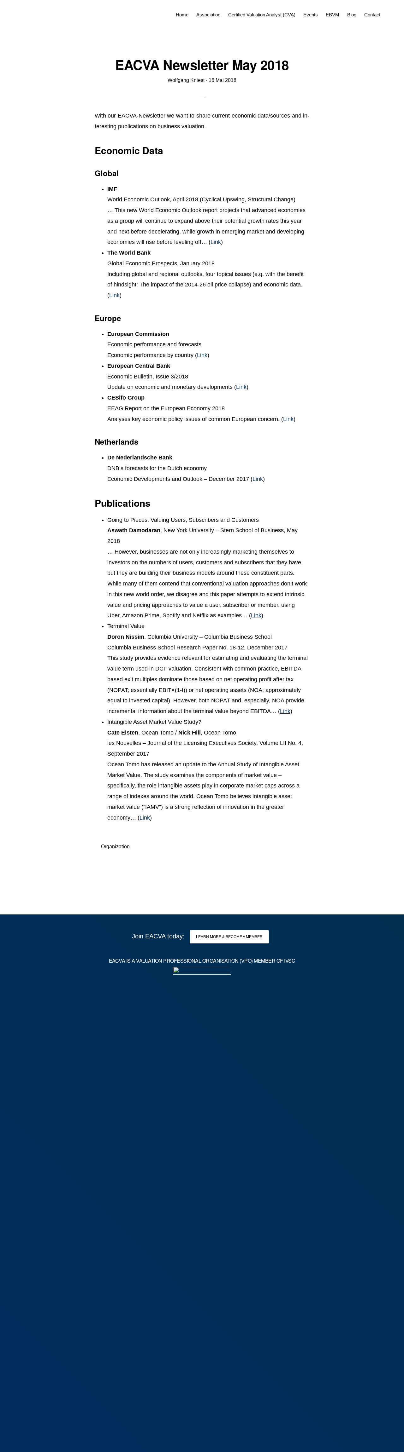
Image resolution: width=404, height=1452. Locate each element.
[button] (388, 10)
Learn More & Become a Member (229, 937)
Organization (115, 846)
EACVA (34, 12)
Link (216, 242)
